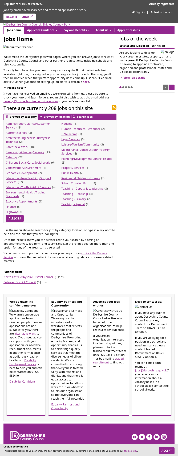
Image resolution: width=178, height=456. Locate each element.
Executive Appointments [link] (22, 201)
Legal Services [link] (70, 139)
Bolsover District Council (19, 282)
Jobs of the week (138, 38)
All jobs (15, 218)
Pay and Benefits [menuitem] (75, 30)
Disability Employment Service (22, 362)
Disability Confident (22, 381)
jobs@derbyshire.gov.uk (151, 370)
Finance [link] (11, 207)
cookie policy (130, 450)
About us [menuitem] (102, 30)
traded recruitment (108, 360)
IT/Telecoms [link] (69, 134)
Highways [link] (12, 212)
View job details (134, 78)
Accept (166, 451)
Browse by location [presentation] (56, 117)
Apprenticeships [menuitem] (128, 30)
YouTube (135, 437)
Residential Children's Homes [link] (80, 178)
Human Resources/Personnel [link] (80, 129)
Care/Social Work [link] (17, 147)
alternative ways (25, 333)
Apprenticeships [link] (16, 133)
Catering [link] (11, 157)
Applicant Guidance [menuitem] (40, 30)
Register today (18, 17)
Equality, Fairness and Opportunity (65, 406)
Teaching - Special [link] (73, 204)
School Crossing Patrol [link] (76, 183)
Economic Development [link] (21, 173)
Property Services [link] (72, 168)
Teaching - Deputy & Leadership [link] (82, 188)
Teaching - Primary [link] (73, 199)
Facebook (149, 437)
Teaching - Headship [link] (74, 194)
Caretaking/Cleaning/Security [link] (25, 152)
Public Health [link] (70, 173)
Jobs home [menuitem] (14, 30)
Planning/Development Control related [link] (86, 159)
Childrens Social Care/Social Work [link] (28, 162)
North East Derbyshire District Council (28, 277)
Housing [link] (66, 124)
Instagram (164, 437)
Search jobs (84, 117)
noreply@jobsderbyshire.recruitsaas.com (30, 101)
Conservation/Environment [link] (23, 168)
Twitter (142, 437)
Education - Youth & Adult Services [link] (28, 187)
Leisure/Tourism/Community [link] (80, 144)
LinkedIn (156, 437)
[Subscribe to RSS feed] (114, 107)
